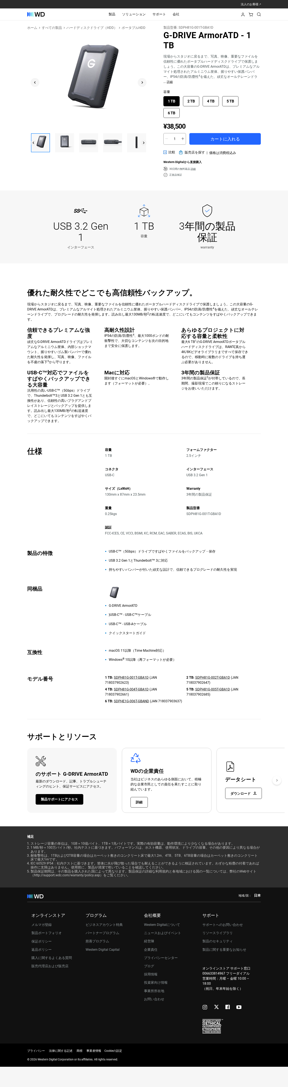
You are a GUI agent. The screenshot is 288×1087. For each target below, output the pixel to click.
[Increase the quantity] (183, 138)
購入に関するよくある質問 (51, 958)
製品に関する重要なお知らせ (224, 950)
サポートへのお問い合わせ (222, 925)
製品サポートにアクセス (59, 799)
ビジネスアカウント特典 (104, 925)
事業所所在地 (154, 991)
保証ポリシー (41, 941)
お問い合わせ (154, 999)
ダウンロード (241, 794)
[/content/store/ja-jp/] (36, 14)
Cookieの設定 (113, 1050)
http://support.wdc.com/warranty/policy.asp (67, 875)
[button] (243, 16)
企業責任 (150, 950)
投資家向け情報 (156, 982)
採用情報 (150, 974)
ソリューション (134, 14)
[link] (169, 152)
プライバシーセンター (161, 958)
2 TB (191, 101)
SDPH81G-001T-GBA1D (131, 678)
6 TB (171, 113)
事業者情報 (93, 1050)
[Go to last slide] (35, 82)
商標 (79, 1050)
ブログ (149, 966)
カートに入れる (225, 139)
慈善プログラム (97, 941)
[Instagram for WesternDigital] (204, 1007)
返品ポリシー (41, 950)
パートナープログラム (102, 933)
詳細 (170, 82)
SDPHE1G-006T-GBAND (131, 701)
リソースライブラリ (217, 933)
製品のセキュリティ (217, 941)
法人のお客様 (250, 4)
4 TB (210, 101)
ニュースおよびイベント (162, 933)
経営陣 (149, 941)
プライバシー (36, 1050)
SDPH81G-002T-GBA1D (212, 678)
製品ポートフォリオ (46, 933)
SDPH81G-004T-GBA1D (131, 689)
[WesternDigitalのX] (216, 1007)
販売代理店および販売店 (50, 966)
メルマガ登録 (41, 925)
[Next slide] (142, 82)
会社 (176, 14)
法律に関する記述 (61, 1050)
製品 (112, 14)
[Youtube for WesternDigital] (238, 1007)
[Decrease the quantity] (167, 138)
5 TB (230, 101)
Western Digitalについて (162, 925)
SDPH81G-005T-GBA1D (212, 689)
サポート (159, 14)
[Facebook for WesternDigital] (227, 1007)
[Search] (259, 14)
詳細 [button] (193, 168)
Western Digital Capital (103, 950)
